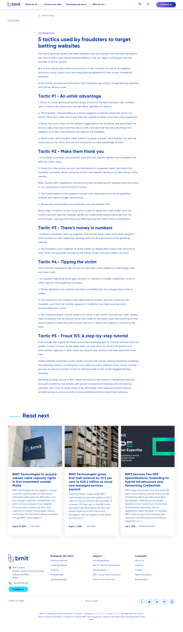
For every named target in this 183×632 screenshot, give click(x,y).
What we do (31, 4)
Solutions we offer (52, 4)
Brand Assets (141, 580)
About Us (139, 561)
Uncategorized (46, 33)
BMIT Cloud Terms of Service (107, 575)
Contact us (166, 5)
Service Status (100, 570)
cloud (106, 614)
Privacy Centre (91, 601)
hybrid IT (116, 614)
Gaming (55, 570)
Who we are (98, 4)
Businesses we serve (76, 4)
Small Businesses (59, 580)
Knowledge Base (101, 561)
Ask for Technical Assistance (106, 565)
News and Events (143, 575)
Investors (139, 565)
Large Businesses (59, 565)
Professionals (57, 575)
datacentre (97, 614)
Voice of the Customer (104, 580)
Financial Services (59, 561)
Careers (139, 570)
